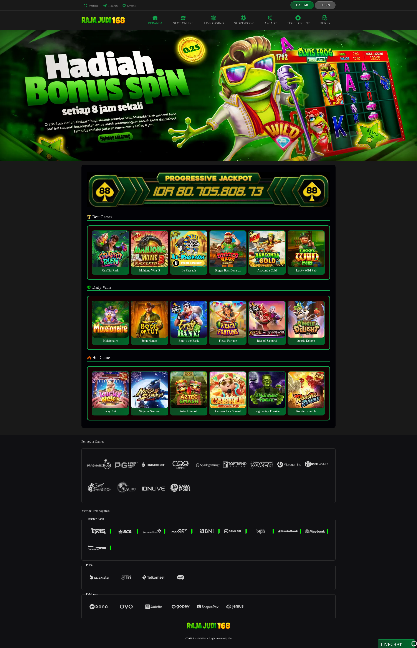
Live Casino (214, 23)
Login (325, 5)
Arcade (270, 23)
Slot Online (183, 23)
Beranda (155, 23)
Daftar (302, 5)
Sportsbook (244, 23)
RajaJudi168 (199, 638)
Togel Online (298, 23)
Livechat (131, 5)
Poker (325, 23)
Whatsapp (93, 5)
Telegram (113, 5)
